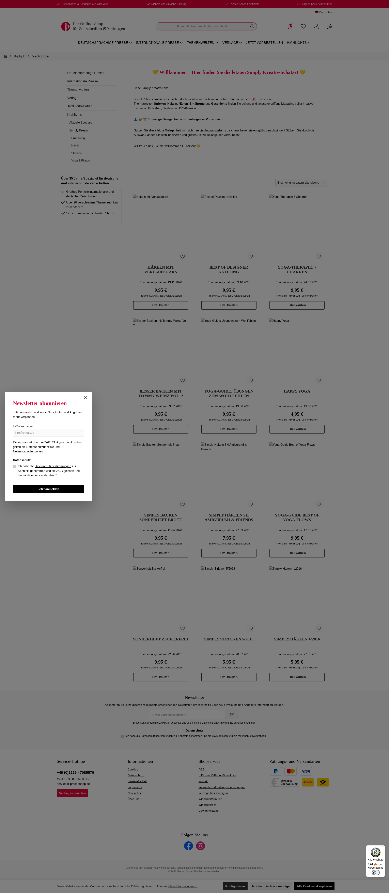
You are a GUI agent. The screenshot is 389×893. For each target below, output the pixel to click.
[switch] (376, 872)
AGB (59, 470)
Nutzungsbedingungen (28, 451)
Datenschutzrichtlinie (40, 447)
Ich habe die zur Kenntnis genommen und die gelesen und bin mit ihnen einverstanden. (49, 470)
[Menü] (382, 847)
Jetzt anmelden (48, 489)
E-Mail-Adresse (23, 426)
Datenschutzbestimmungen (53, 466)
